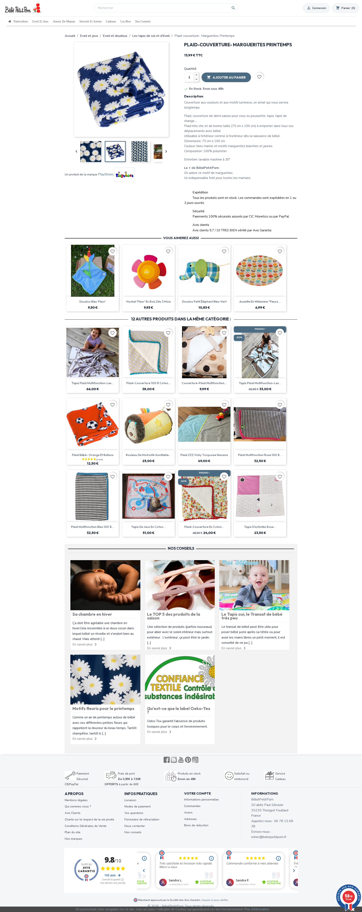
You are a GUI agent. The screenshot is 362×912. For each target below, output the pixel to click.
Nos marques (73, 839)
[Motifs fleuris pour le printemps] (105, 679)
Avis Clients (72, 813)
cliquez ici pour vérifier (215, 900)
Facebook (167, 760)
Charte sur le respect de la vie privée (89, 819)
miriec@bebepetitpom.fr (268, 837)
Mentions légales (76, 800)
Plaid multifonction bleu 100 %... (92, 527)
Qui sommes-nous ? (78, 806)
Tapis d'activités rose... (260, 527)
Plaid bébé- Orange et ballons (93, 455)
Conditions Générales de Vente (85, 826)
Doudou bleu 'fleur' (92, 301)
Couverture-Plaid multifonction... (204, 383)
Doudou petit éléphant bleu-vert (204, 301)
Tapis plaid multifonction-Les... (92, 383)
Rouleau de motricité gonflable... (148, 455)
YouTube (181, 760)
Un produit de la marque (81, 174)
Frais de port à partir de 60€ (123, 779)
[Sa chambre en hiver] (105, 585)
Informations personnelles (201, 800)
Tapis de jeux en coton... (148, 527)
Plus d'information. (256, 909)
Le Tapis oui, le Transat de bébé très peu (251, 616)
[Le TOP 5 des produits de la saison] (180, 585)
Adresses (190, 819)
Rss (174, 760)
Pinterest (188, 760)
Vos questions (133, 813)
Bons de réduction (196, 825)
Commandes (192, 806)
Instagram (195, 760)
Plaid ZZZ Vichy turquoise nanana (204, 455)
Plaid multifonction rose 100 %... (260, 455)
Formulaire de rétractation (141, 819)
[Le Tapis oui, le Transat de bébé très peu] (254, 585)
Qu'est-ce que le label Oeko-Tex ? (178, 710)
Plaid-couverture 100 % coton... (148, 383)
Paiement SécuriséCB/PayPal (77, 779)
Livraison (130, 800)
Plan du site (72, 832)
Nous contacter (134, 826)
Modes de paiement (137, 806)
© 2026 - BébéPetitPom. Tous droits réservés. (181, 906)
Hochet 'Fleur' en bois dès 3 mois (148, 301)
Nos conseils (132, 832)
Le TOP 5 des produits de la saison (173, 616)
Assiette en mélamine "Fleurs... (260, 301)
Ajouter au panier (226, 77)
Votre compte (197, 793)
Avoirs (188, 813)
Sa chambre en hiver (92, 614)
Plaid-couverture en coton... (204, 527)
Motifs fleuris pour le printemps (103, 708)
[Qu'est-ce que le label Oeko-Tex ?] (180, 679)
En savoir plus (82, 644)
